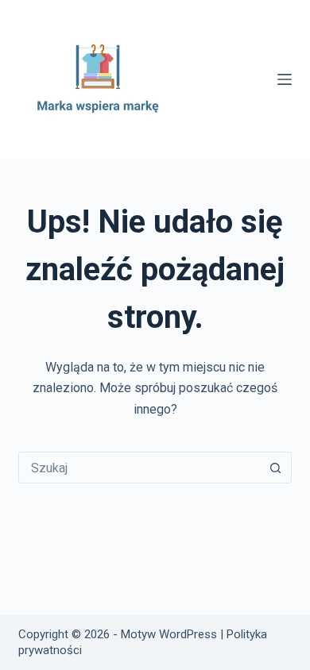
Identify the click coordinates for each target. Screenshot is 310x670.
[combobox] (139, 467)
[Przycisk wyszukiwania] (276, 467)
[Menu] (284, 79)
